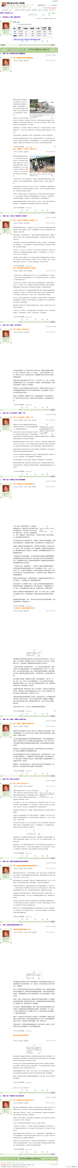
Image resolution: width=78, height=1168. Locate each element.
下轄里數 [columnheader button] (25, 28)
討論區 (12, 10)
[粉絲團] (1, 1166)
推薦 (54, 18)
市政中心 (53, 10)
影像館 (28, 10)
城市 (4, 7)
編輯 (18, 22)
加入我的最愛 (18, 6)
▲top (57, 1162)
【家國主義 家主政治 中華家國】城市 (21, 7)
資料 (30, 24)
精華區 (17, 10)
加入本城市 (8, 6)
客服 (33, 1164)
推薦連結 (35, 10)
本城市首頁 (5, 10)
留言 (4, 33)
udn (2, 7)
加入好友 (7, 33)
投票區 (23, 10)
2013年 (25, 24)
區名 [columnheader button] (14, 28)
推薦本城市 (13, 6)
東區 (15, 31)
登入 (67, 1166)
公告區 (40, 10)
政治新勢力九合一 (9, 13)
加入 (70, 1166)
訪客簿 (46, 10)
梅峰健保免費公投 (6, 30)
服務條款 (18, 1164)
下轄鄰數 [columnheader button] (32, 28)
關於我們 (9, 1164)
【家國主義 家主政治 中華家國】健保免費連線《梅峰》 (27, 39)
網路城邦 (56, 1)
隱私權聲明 (28, 1164)
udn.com (56, 1164)
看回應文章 (32, 14)
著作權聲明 (23, 1164)
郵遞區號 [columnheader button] (49, 28)
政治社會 (7, 7)
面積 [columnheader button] (19, 28)
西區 (15, 33)
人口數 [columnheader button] (37, 28)
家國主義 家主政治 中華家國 (15, 3)
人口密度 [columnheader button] (43, 28)
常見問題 (13, 1164)
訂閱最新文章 (24, 6)
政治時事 (11, 7)
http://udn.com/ (29, 146)
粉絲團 (4, 1166)
